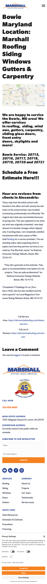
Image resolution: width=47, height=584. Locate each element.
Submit (23, 460)
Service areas (28, 502)
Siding (5, 488)
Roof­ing (10, 239)
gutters (17, 130)
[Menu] (43, 6)
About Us (26, 483)
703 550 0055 (9, 407)
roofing (12, 126)
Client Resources (10, 514)
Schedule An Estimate (12, 519)
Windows (6, 492)
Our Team (26, 492)
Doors (5, 497)
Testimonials (27, 497)
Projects (25, 488)
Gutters (5, 502)
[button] (4, 470)
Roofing (5, 483)
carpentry (33, 130)
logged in (18, 355)
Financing (6, 529)
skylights (22, 141)
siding (27, 126)
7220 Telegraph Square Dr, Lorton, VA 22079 (23, 419)
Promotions (7, 524)
